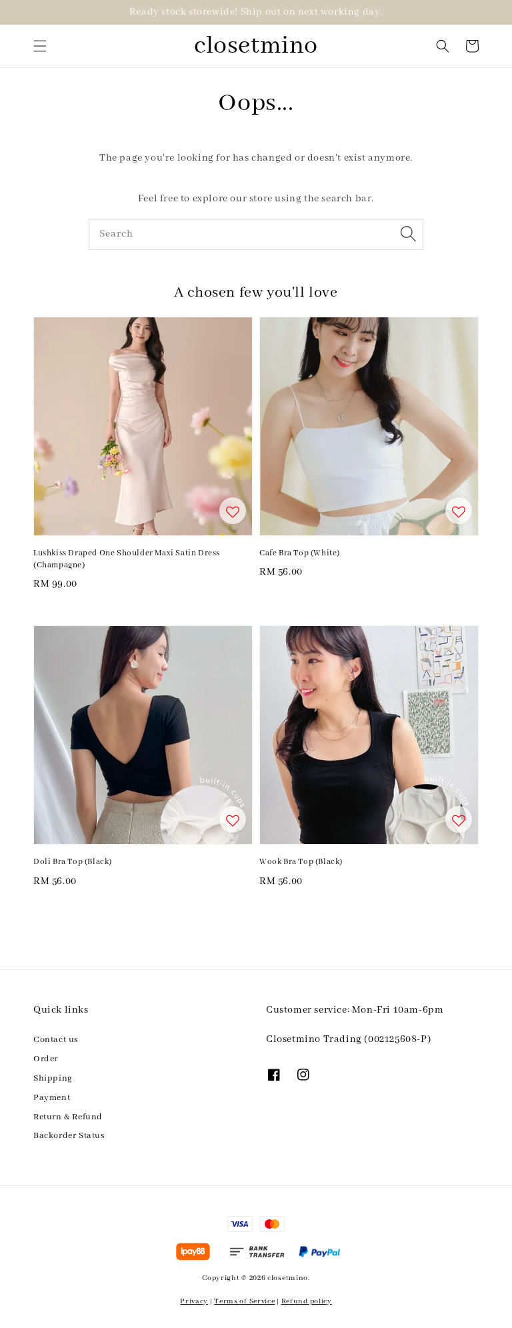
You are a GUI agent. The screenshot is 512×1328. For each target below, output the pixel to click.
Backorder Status (69, 1135)
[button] (40, 46)
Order (45, 1059)
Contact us (55, 1039)
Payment (51, 1097)
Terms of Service (244, 1301)
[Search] (408, 234)
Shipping (53, 1078)
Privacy (194, 1301)
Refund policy (306, 1301)
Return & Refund (68, 1117)
